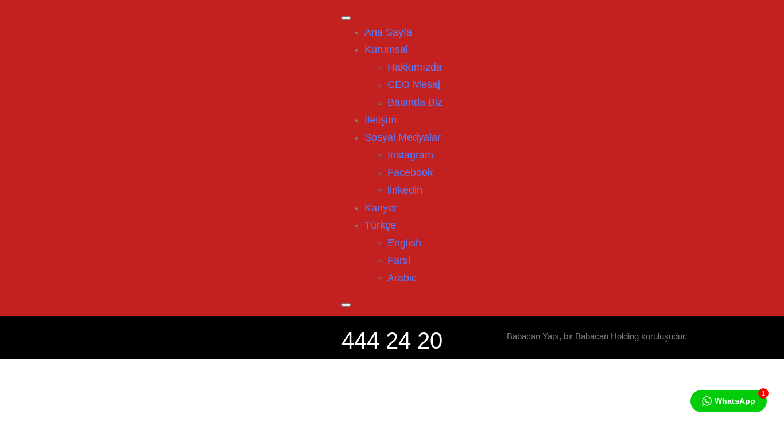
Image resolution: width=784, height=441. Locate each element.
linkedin (404, 190)
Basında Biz (415, 102)
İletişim (380, 120)
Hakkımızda (414, 67)
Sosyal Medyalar (402, 137)
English (404, 243)
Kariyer (380, 208)
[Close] (346, 305)
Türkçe (380, 225)
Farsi (398, 260)
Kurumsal (386, 49)
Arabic (402, 278)
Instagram (410, 155)
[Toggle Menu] (346, 18)
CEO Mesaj (413, 84)
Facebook (410, 172)
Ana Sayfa (388, 32)
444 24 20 (392, 340)
